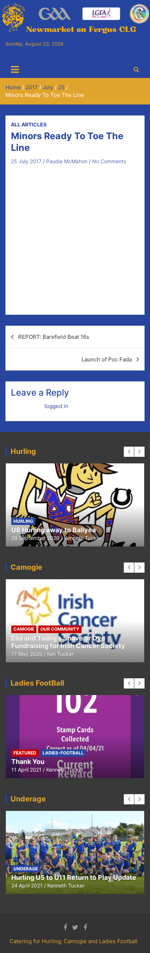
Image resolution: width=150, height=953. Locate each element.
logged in (56, 406)
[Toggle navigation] (14, 69)
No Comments (109, 161)
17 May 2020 (26, 654)
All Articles (29, 124)
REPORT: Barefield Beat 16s (53, 336)
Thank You (27, 761)
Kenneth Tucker (82, 538)
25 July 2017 (26, 161)
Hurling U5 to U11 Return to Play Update (73, 877)
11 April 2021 (26, 769)
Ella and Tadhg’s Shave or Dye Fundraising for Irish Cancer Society (68, 642)
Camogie (23, 629)
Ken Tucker (60, 654)
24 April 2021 (27, 885)
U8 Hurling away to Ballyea (53, 530)
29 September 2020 (35, 538)
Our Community (59, 629)
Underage (25, 868)
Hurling (23, 521)
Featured (24, 753)
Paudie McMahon (66, 161)
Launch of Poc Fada (107, 359)
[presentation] (129, 452)
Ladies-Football (63, 753)
